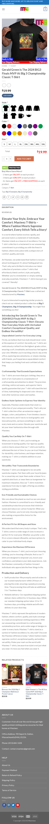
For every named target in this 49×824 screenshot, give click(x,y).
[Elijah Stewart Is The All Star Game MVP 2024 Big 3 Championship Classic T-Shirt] (36, 674)
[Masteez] (24, 9)
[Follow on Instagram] (9, 805)
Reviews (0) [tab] (7, 212)
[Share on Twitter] (13, 197)
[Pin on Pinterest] (22, 197)
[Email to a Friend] (18, 197)
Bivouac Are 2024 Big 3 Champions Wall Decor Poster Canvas (11, 691)
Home (4, 66)
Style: (5, 102)
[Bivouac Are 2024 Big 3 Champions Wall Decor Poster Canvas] (12, 674)
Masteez (21, 294)
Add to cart (24, 159)
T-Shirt (12, 66)
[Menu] (3, 9)
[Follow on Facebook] (4, 805)
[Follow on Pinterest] (18, 805)
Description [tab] (7, 207)
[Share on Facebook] (9, 197)
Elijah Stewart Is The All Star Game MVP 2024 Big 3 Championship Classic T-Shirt (36, 692)
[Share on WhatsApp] (4, 197)
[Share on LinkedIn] (27, 197)
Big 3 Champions (12, 192)
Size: (4, 139)
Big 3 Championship (25, 192)
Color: (5, 121)
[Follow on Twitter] (13, 805)
